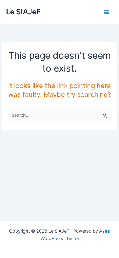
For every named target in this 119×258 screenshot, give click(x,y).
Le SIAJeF (23, 11)
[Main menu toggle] (106, 12)
